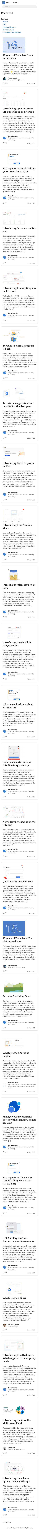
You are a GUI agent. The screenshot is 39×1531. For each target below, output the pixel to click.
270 (6, 83)
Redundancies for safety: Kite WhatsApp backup (17, 763)
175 (6, 856)
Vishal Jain (11, 1447)
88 (6, 1514)
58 (6, 617)
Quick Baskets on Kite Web (18, 881)
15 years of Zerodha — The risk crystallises (17, 939)
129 (6, 1152)
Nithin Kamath (12, 78)
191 (6, 971)
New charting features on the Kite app (19, 823)
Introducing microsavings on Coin (19, 586)
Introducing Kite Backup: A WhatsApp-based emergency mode (19, 1358)
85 (6, 1452)
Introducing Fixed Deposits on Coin (18, 464)
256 (6, 378)
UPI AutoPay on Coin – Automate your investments (18, 1239)
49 (6, 143)
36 (6, 1212)
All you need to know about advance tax (18, 706)
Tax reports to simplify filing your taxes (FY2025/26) (19, 170)
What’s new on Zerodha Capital (16, 1054)
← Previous (7, 1522)
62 (6, 736)
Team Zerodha (13, 136)
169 (6, 559)
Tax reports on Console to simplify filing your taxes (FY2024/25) (17, 1180)
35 (6, 679)
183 (6, 437)
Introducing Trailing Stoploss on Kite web (19, 289)
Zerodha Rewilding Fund (16, 996)
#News (5, 22)
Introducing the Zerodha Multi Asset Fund (17, 1421)
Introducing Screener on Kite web (19, 229)
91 (5, 203)
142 (6, 1091)
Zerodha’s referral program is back (18, 347)
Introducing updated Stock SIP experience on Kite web (18, 110)
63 (6, 1394)
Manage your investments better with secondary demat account (19, 1120)
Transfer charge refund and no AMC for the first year (18, 404)
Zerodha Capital (13, 1082)
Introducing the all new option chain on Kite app (16, 1479)
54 (6, 1272)
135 (6, 320)
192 (6, 262)
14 (5, 913)
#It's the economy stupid (12, 32)
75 (6, 499)
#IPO (4, 24)
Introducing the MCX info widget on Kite (17, 644)
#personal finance (9, 27)
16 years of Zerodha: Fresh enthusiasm (18, 56)
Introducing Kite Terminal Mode (17, 526)
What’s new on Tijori (14, 1298)
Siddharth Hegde (13, 1324)
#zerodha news (8, 30)
